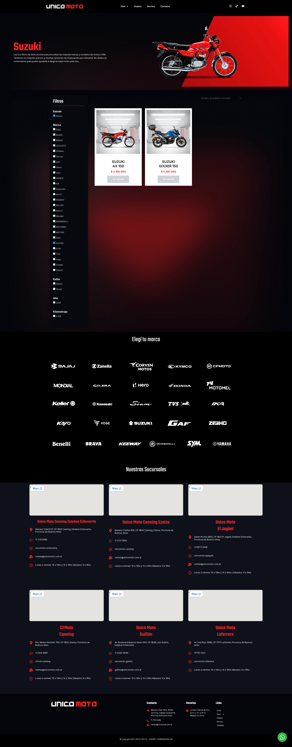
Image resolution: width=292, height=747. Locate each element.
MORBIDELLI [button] (62, 221)
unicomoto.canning (124, 549)
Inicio (219, 710)
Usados (220, 718)
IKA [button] (57, 183)
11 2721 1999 (121, 540)
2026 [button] (58, 302)
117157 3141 (199, 653)
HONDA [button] (60, 178)
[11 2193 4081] (31, 653)
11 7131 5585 (41, 539)
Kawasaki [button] (60, 189)
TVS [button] (58, 254)
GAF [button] (58, 162)
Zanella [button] (59, 265)
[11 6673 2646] (190, 547)
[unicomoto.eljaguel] (190, 556)
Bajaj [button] (58, 129)
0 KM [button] (58, 316)
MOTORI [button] (60, 232)
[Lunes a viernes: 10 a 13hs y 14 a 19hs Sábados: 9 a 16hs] (31, 565)
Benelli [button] (59, 135)
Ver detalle (118, 179)
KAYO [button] (59, 194)
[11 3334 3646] (110, 653)
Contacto (220, 725)
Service (220, 722)
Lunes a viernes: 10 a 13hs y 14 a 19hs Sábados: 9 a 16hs (63, 565)
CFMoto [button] (60, 151)
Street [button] (59, 289)
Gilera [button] (59, 167)
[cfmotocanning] (31, 661)
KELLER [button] (59, 205)
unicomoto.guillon (123, 661)
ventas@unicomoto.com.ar (48, 556)
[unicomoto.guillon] (110, 661)
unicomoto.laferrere (204, 661)
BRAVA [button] (59, 140)
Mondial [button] (60, 216)
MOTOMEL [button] (61, 227)
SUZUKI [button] (60, 243)
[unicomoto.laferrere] (190, 661)
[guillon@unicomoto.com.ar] (110, 670)
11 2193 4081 (41, 653)
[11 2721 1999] (110, 541)
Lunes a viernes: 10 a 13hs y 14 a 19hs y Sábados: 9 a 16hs (222, 572)
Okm (219, 714)
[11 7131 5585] (31, 540)
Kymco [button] (59, 210)
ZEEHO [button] (59, 270)
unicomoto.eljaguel (203, 555)
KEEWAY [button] (60, 200)
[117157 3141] (190, 653)
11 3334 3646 (121, 653)
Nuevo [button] (59, 116)
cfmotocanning (42, 661)
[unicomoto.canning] (110, 549)
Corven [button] (59, 156)
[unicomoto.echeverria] (31, 548)
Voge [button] (58, 259)
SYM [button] (58, 248)
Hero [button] (58, 173)
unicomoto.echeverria (46, 548)
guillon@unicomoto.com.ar (128, 670)
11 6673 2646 (201, 547)
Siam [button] (58, 237)
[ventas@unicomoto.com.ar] (31, 557)
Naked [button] (59, 283)
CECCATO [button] (61, 145)
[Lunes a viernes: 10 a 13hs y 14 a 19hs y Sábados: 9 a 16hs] (190, 573)
